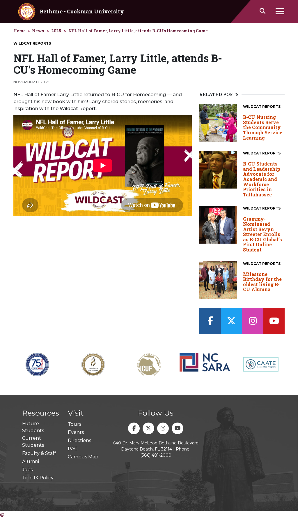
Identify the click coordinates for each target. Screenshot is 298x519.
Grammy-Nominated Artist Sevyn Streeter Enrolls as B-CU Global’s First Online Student (262, 234)
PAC (72, 448)
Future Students (33, 427)
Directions (79, 440)
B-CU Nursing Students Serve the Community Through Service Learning (262, 127)
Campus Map (83, 457)
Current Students (33, 441)
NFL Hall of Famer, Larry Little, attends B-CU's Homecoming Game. (138, 31)
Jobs (27, 469)
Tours (74, 424)
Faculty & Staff (39, 453)
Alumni (30, 461)
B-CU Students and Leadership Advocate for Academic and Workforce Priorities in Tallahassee (261, 179)
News (38, 31)
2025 (56, 31)
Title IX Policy (38, 478)
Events (76, 432)
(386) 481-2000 (155, 455)
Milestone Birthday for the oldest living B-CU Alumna (262, 282)
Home (19, 31)
